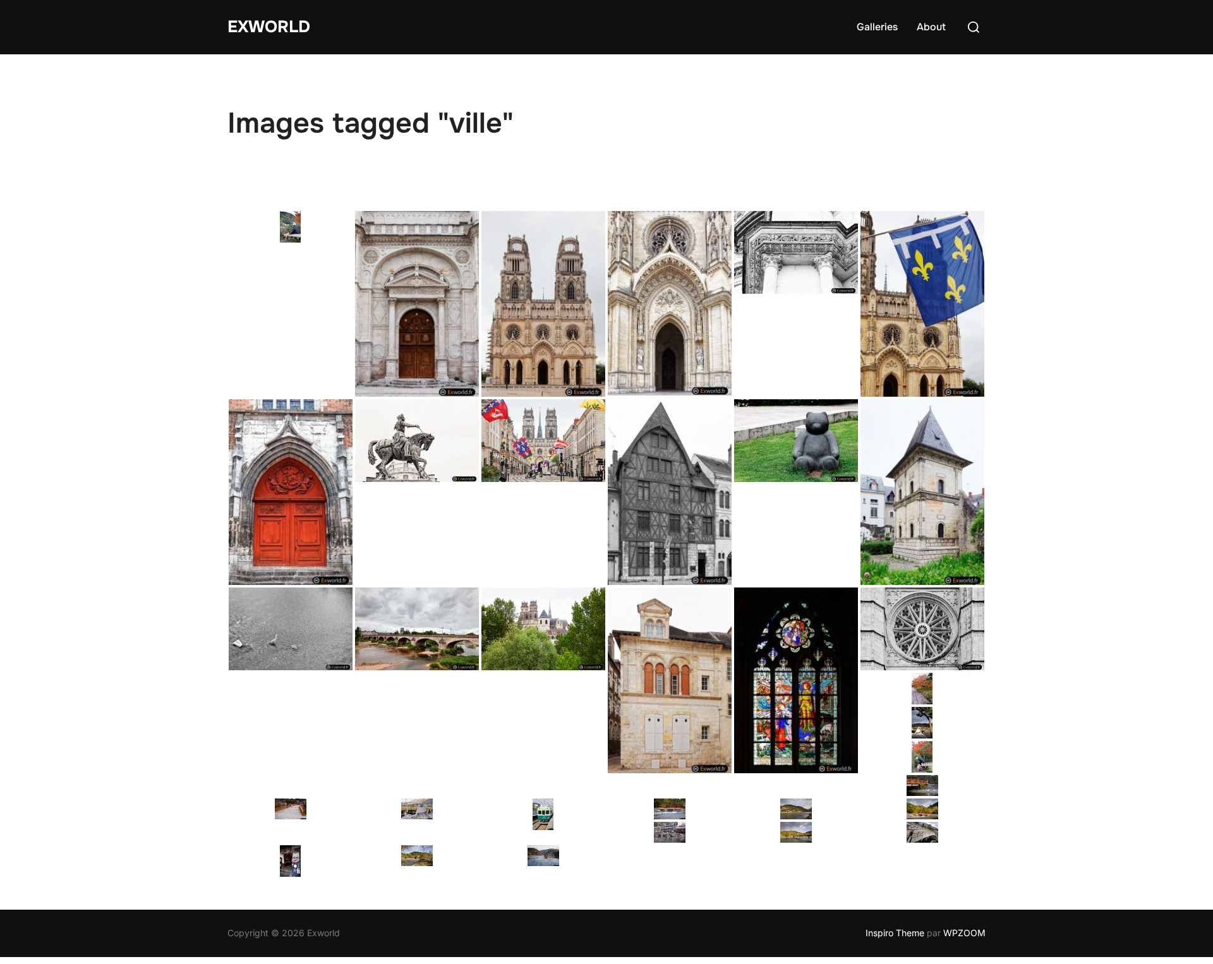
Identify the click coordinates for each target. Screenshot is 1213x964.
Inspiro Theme (895, 932)
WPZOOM (964, 932)
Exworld (268, 26)
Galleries (877, 26)
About (931, 26)
